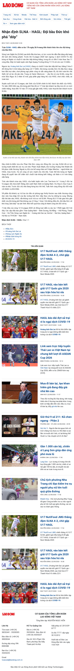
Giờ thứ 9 (44, 428)
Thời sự (64, 15)
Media (24, 15)
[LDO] (20, 260)
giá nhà (54, 406)
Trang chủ (7, 15)
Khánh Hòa (44, 499)
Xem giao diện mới (17, 23)
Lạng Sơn (44, 462)
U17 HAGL (44, 300)
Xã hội (16, 15)
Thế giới (67, 19)
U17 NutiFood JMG (48, 266)
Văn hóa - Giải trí (30, 19)
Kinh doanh (43, 15)
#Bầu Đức (9, 229)
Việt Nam (44, 368)
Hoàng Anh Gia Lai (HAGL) (20, 66)
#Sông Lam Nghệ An (13, 234)
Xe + (5, 23)
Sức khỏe (57, 19)
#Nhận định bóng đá (13, 236)
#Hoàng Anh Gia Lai (13, 231)
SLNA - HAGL (11, 47)
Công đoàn (17, 19)
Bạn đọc (6, 19)
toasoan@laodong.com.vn (12, 660)
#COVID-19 (9, 239)
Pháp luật (54, 15)
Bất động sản (45, 19)
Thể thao (33, 15)
